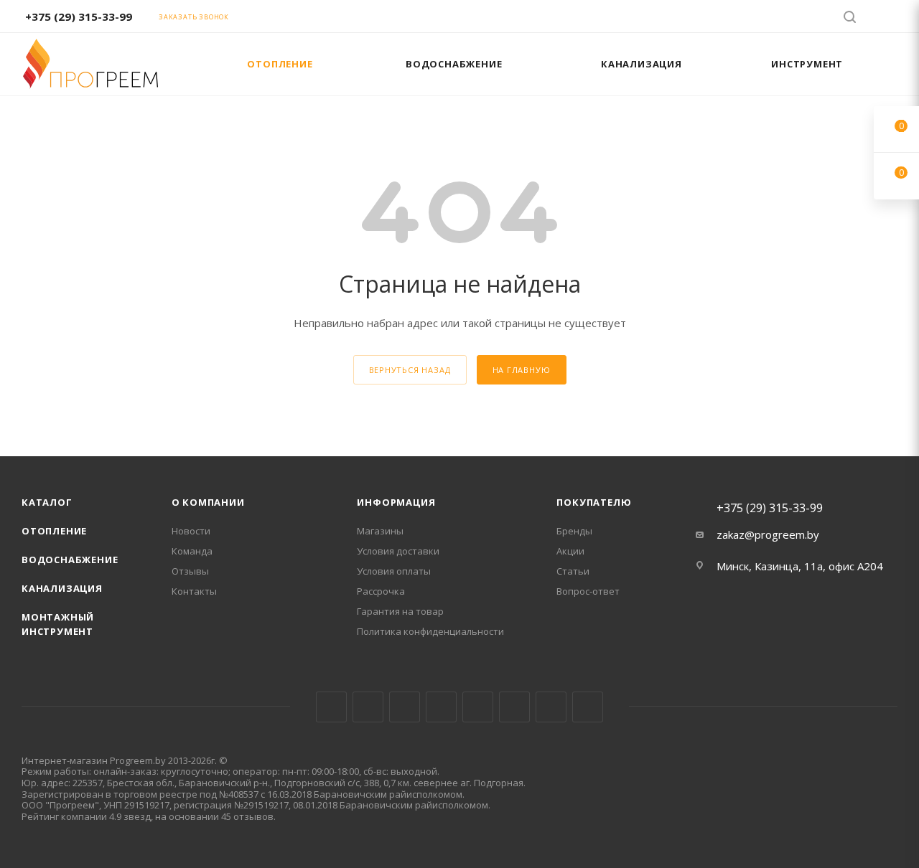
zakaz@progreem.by (768, 534)
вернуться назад (410, 369)
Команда (192, 550)
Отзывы (190, 571)
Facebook (368, 707)
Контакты (194, 591)
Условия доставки (398, 550)
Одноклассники (514, 707)
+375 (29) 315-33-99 (78, 16)
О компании (208, 502)
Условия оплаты (394, 571)
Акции (570, 550)
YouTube (477, 707)
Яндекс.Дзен (587, 707)
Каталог (47, 502)
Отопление (54, 530)
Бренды (574, 530)
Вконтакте (331, 707)
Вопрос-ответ (588, 591)
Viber (551, 707)
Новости (191, 530)
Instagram (404, 707)
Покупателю (593, 502)
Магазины (380, 530)
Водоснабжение (70, 559)
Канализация (62, 588)
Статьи (572, 571)
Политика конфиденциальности (430, 631)
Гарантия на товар (400, 611)
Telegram (441, 707)
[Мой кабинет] (891, 18)
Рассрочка (381, 591)
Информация (396, 502)
